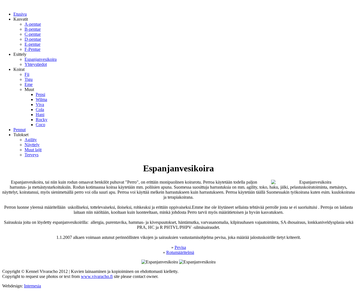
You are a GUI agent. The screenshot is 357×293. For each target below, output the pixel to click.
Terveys (31, 154)
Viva (40, 104)
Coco (40, 124)
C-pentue (33, 34)
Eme (29, 84)
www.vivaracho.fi (97, 276)
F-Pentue (32, 49)
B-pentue (33, 29)
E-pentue (32, 44)
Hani (40, 114)
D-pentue (33, 39)
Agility (31, 139)
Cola (40, 109)
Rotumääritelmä (180, 252)
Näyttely (32, 144)
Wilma (41, 99)
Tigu (29, 79)
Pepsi (40, 94)
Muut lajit (33, 149)
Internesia (32, 286)
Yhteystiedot (36, 64)
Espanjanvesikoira (41, 59)
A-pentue (33, 24)
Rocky (41, 119)
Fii (27, 74)
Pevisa (180, 247)
